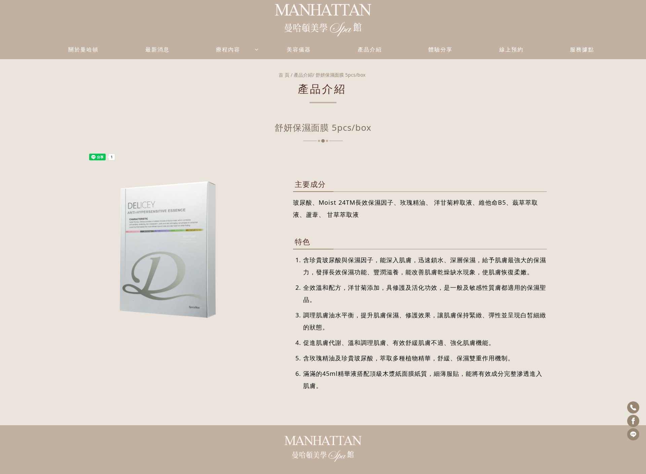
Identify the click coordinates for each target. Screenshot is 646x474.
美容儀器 (299, 49)
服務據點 (582, 49)
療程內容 (228, 49)
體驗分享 (440, 49)
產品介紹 (370, 49)
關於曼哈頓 (83, 49)
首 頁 (284, 75)
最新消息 (157, 49)
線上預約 (511, 49)
